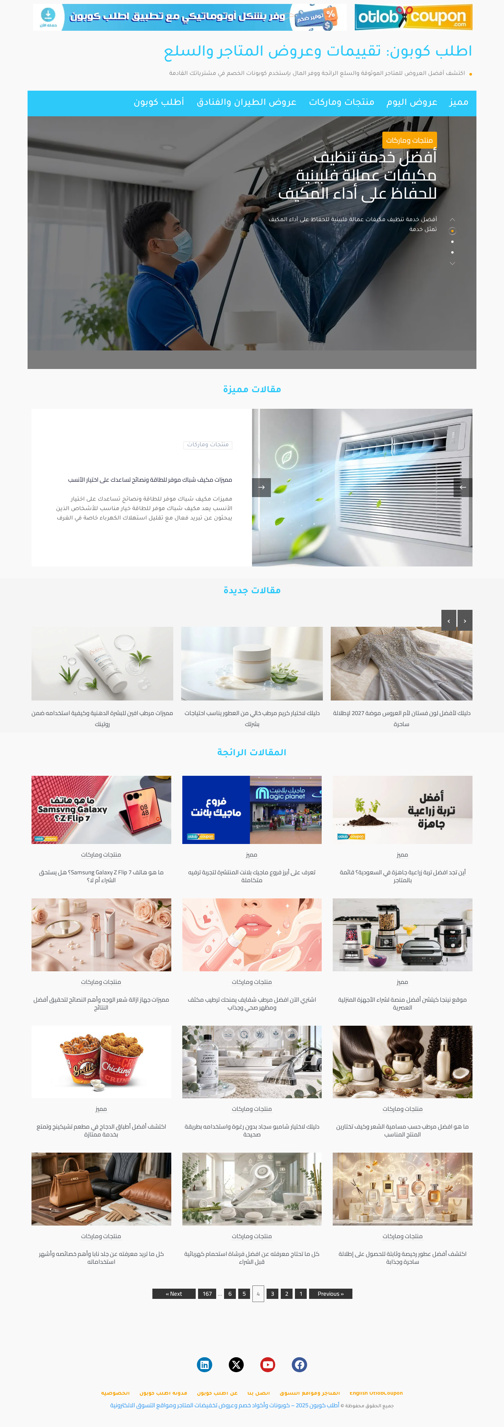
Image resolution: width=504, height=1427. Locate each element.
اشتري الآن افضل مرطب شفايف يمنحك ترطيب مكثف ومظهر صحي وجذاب (252, 1003)
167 (207, 1294)
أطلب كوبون (158, 103)
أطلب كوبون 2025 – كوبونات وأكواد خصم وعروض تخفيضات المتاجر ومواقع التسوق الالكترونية (224, 1405)
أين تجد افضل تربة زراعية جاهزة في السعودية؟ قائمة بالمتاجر (403, 876)
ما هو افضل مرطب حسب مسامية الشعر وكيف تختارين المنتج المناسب (402, 1130)
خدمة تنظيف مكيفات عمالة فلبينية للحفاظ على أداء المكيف (357, 175)
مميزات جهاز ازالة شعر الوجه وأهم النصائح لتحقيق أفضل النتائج (101, 1003)
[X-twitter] (236, 1364)
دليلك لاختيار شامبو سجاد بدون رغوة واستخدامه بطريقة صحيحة (252, 1130)
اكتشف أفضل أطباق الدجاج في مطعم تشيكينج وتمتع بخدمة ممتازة (101, 1130)
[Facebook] (299, 1364)
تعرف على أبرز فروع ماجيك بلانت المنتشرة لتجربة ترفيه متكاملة (251, 876)
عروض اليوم (412, 103)
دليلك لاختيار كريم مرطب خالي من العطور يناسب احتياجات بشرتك (252, 718)
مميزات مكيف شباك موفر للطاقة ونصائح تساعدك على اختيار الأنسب (150, 479)
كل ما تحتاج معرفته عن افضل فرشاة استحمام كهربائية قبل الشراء (251, 1257)
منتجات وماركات (341, 103)
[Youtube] (267, 1364)
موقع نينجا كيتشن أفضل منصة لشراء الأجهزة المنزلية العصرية (402, 1003)
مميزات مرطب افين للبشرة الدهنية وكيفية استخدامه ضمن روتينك (102, 718)
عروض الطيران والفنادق (246, 103)
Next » (174, 1294)
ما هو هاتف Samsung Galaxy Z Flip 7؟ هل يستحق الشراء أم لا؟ (101, 876)
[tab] (452, 231)
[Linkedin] (204, 1364)
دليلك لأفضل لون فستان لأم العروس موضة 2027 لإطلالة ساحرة (402, 718)
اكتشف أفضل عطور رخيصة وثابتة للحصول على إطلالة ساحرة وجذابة (403, 1257)
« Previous (331, 1294)
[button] (452, 219)
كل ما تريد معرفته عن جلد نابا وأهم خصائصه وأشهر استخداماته (101, 1257)
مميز (459, 103)
